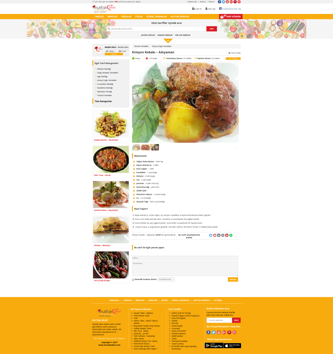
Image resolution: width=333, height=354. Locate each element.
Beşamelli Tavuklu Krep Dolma (147, 326)
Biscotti (175, 323)
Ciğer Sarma (139, 338)
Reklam (203, 1)
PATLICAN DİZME (102, 281)
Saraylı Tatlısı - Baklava (143, 313)
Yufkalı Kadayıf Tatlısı (142, 328)
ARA (212, 29)
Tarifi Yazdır (235, 53)
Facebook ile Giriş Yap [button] (231, 9)
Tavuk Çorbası (178, 343)
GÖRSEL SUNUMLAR (156, 16)
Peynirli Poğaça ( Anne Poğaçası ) (186, 315)
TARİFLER (99, 16)
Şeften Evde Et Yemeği (181, 313)
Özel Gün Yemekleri (182, 35)
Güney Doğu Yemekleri (107, 80)
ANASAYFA (114, 300)
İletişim (212, 1)
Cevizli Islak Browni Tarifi (144, 346)
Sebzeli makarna (178, 333)
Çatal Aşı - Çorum (141, 333)
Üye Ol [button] (198, 9)
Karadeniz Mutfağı (105, 88)
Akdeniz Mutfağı (104, 69)
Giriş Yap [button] (211, 9)
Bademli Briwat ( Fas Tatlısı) (145, 341)
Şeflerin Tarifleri (148, 35)
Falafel (174, 320)
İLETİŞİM (218, 300)
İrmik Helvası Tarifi (141, 315)
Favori (234, 58)
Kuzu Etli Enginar (179, 318)
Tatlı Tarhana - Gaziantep (144, 336)
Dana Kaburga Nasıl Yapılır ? (145, 348)
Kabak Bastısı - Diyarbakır (106, 140)
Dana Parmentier (179, 331)
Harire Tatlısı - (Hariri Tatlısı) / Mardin (146, 322)
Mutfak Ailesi (117, 47)
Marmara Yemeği (104, 91)
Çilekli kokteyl (177, 336)
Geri (136, 103)
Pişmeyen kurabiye (179, 341)
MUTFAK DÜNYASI (180, 16)
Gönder (233, 279)
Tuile (136, 318)
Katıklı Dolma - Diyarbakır (106, 210)
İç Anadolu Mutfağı (105, 84)
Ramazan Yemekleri (165, 35)
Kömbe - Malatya (102, 245)
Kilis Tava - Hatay (102, 175)
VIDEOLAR (126, 16)
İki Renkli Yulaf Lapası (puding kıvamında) (184, 347)
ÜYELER (139, 16)
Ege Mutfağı (102, 76)
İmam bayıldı (177, 326)
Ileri (234, 103)
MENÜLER (112, 16)
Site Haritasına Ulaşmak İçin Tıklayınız (109, 338)
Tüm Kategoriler (103, 101)
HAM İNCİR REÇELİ (142, 343)
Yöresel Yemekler (104, 95)
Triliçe (174, 338)
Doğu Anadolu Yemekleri (107, 72)
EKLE (236, 320)
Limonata (176, 328)
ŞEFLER (164, 300)
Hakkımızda (192, 1)
